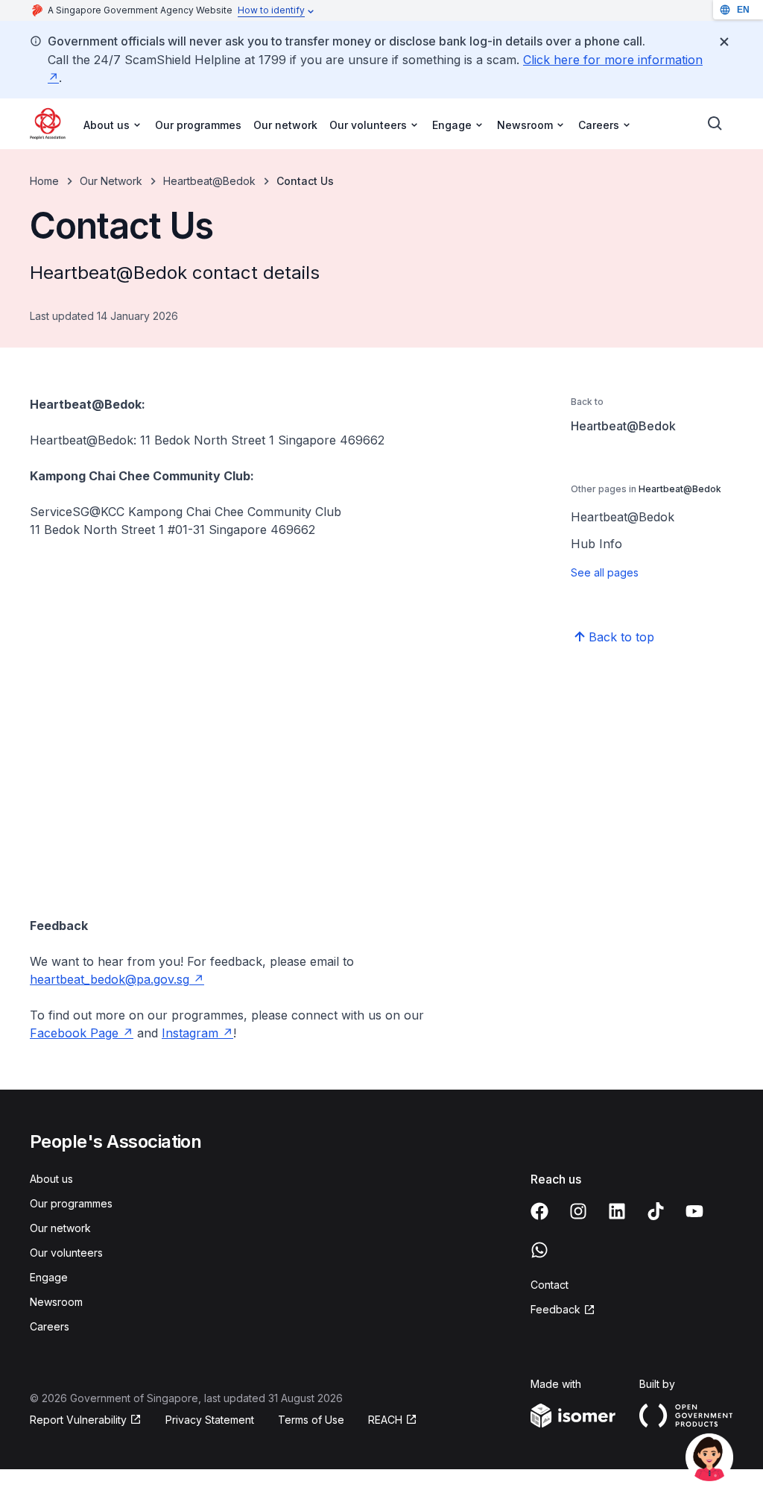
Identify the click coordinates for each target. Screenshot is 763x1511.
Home (44, 181)
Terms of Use (311, 1419)
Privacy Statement (209, 1419)
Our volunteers (66, 1252)
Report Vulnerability (78, 1420)
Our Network (111, 181)
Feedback (563, 1310)
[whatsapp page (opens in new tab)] (539, 1250)
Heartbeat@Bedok (209, 181)
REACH (392, 1420)
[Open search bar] (715, 124)
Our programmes (198, 125)
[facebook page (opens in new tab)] (539, 1211)
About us (51, 1178)
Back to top (621, 636)
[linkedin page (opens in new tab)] (617, 1211)
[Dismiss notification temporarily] (724, 42)
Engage (49, 1277)
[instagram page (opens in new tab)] (578, 1211)
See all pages (605, 572)
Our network (285, 125)
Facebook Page (81, 1032)
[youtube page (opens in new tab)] (694, 1211)
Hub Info (596, 543)
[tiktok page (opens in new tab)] (656, 1211)
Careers (49, 1326)
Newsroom (56, 1301)
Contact (550, 1284)
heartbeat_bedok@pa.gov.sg (117, 979)
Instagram (197, 1032)
